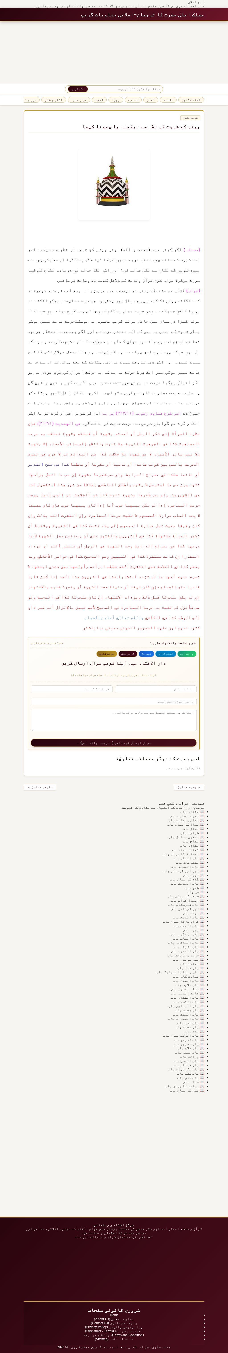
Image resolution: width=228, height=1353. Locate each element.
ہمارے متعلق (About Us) (114, 1319)
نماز (151, 100)
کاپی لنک (127, 653)
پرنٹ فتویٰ (106, 653)
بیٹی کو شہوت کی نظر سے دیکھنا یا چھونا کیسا (141, 126)
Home (114, 1315)
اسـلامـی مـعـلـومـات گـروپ (117, 1347)
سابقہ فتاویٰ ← (40, 787)
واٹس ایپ (186, 653)
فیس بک (146, 653)
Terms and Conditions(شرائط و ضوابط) (114, 1335)
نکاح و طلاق (54, 100)
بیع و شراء (27, 100)
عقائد (168, 100)
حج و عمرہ (79, 100)
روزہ (116, 100)
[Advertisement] (114, 52)
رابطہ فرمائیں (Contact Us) (114, 1323)
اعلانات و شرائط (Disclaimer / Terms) (114, 1331)
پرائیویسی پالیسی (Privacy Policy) (114, 1327)
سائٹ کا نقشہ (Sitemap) (114, 1339)
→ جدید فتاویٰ (189, 787)
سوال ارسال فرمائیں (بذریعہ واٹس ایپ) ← (114, 742)
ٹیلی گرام (165, 653)
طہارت (133, 100)
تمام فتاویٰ (191, 100)
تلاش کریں (78, 89)
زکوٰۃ (99, 100)
